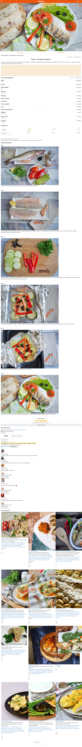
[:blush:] (21, 443)
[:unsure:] (15, 443)
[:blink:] (9, 443)
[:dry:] (32, 443)
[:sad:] (10, 443)
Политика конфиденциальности (41, 744)
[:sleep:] (31, 443)
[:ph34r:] (4, 443)
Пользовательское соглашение (41, 743)
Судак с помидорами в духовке (8, 608)
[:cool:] (18, 443)
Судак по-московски (33, 665)
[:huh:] (35, 443)
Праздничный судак (33, 551)
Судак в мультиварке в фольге (35, 608)
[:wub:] (29, 443)
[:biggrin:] (20, 443)
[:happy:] (14, 443)
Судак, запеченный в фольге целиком (10, 538)
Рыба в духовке (14, 429)
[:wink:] (7, 443)
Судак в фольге (4, 645)
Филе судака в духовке (6, 721)
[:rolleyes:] (17, 443)
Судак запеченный (60, 721)
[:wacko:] (12, 443)
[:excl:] (6, 443)
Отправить (14, 446)
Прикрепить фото (6, 446)
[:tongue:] (24, 443)
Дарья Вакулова (77, 56)
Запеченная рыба (21, 429)
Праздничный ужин (5, 429)
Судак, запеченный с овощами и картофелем (66, 551)
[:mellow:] (27, 443)
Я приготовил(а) (41, 425)
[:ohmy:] (3, 443)
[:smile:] (23, 443)
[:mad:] (1, 443)
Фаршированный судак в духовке (36, 721)
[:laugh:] (34, 443)
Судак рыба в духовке (61, 608)
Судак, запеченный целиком (62, 653)
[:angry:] (26, 443)
